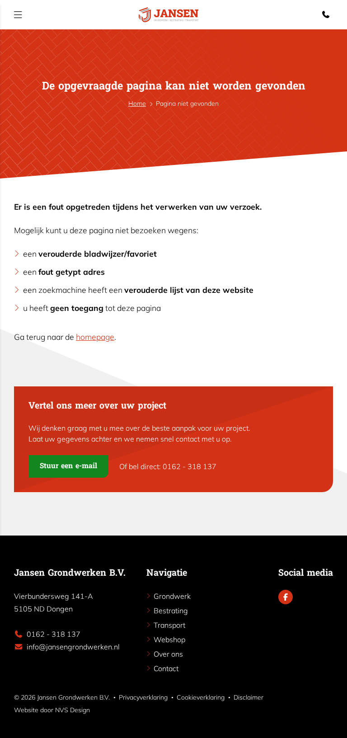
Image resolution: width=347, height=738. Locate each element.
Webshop (169, 639)
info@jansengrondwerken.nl (73, 646)
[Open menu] (18, 14)
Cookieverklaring (201, 697)
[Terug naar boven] (331, 721)
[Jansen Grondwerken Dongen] (168, 14)
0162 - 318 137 (53, 634)
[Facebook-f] (285, 597)
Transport (169, 625)
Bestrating (171, 610)
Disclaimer (248, 697)
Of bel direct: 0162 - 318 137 (167, 466)
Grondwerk (172, 596)
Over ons (168, 653)
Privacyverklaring (143, 697)
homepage (95, 337)
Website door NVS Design (52, 710)
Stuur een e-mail (68, 466)
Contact (166, 668)
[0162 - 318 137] (327, 14)
